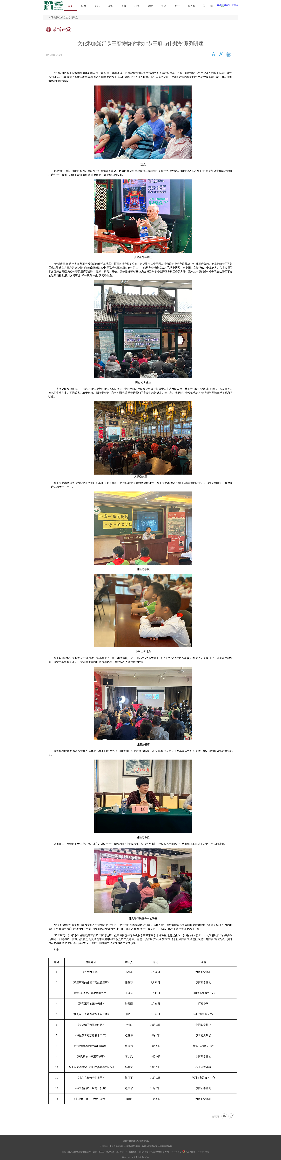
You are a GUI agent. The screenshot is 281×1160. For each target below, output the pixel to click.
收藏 (123, 5)
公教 (150, 5)
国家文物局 (141, 1146)
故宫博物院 (152, 1146)
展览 (110, 5)
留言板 (191, 5)
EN (211, 6)
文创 (163, 5)
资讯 (97, 5)
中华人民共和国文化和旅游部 (122, 1146)
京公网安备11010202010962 (197, 1151)
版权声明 (127, 1140)
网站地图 (145, 1140)
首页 (70, 5)
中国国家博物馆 (165, 1146)
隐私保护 (136, 1140)
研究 (137, 5)
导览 (83, 5)
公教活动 (63, 17)
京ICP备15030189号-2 (172, 1151)
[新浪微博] (231, 1116)
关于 (177, 5)
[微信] (224, 1116)
